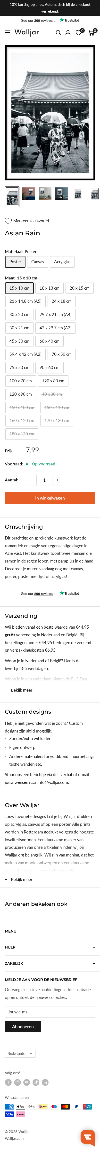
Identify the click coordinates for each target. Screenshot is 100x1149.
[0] (91, 33)
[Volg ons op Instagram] (17, 1082)
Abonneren (23, 1026)
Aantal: (11, 479)
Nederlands (16, 1053)
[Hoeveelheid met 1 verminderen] (31, 480)
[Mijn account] (68, 32)
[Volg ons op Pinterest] (26, 1082)
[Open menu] (7, 32)
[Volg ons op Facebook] (8, 1082)
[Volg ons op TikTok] (36, 1082)
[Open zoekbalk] (58, 32)
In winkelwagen (50, 498)
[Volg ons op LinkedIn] (45, 1082)
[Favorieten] (78, 32)
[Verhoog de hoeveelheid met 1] (57, 480)
